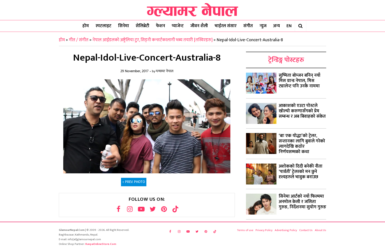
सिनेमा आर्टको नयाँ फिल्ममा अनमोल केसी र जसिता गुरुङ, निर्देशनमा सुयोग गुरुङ (302, 202)
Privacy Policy (264, 230)
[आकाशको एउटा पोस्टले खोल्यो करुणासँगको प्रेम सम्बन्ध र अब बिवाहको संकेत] (261, 113)
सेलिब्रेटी (142, 26)
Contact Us (306, 230)
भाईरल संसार (226, 26)
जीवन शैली (199, 26)
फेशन (160, 26)
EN (289, 26)
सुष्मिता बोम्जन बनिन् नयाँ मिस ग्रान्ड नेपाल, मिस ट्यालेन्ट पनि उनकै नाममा (299, 81)
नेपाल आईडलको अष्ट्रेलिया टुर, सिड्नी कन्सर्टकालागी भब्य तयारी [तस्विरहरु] (152, 40)
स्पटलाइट (103, 26)
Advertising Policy (286, 230)
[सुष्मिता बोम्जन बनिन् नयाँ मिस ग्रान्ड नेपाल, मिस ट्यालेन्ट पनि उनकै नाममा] (261, 83)
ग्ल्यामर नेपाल (164, 71)
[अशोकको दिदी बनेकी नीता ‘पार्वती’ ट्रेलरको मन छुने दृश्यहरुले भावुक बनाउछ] (261, 174)
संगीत (248, 26)
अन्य (276, 26)
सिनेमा (123, 26)
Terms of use (245, 230)
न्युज (263, 26)
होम (85, 26)
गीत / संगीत (78, 40)
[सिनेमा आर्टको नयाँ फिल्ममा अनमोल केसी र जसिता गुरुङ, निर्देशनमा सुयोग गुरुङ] (261, 204)
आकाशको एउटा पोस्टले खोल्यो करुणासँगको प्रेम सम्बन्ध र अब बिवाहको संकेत (302, 111)
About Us (320, 230)
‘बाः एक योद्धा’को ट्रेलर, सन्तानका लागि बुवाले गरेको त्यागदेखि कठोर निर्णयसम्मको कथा (302, 143)
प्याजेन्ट (178, 26)
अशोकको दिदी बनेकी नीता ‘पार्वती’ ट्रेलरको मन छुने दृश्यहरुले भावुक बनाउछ (300, 172)
